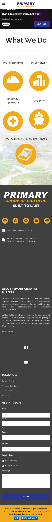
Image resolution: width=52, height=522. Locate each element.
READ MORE (7, 331)
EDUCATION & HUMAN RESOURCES (26, 139)
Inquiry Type (8, 455)
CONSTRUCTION (13, 63)
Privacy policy (29, 518)
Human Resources (12, 466)
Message (7, 470)
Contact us (7, 390)
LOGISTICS (39, 101)
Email (5, 432)
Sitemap (5, 395)
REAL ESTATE (39, 63)
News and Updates (10, 386)
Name (5, 408)
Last (4, 427)
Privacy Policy (8, 381)
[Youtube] (26, 362)
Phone (5, 443)
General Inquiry (11, 461)
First (4, 419)
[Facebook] (26, 347)
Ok (16, 518)
